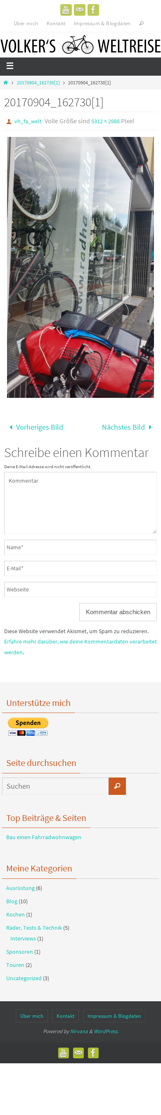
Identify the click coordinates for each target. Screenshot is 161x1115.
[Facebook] (93, 10)
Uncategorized (24, 975)
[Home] (5, 82)
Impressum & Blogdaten (102, 23)
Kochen (15, 912)
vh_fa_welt (28, 121)
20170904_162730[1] (38, 82)
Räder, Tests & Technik (34, 925)
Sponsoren (19, 948)
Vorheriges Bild (39, 426)
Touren (15, 962)
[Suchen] (117, 783)
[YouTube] (66, 10)
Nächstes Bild (123, 426)
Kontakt (56, 23)
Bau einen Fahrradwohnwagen (43, 834)
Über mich (26, 23)
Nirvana (79, 1028)
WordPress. (106, 1028)
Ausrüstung (20, 885)
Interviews (23, 935)
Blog (11, 898)
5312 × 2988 (105, 121)
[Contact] (79, 10)
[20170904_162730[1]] (80, 267)
